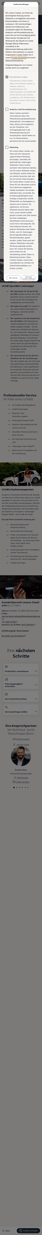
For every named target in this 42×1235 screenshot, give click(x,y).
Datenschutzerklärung (14, 60)
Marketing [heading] (14, 147)
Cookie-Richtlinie (19, 57)
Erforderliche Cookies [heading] (19, 77)
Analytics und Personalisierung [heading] (23, 109)
